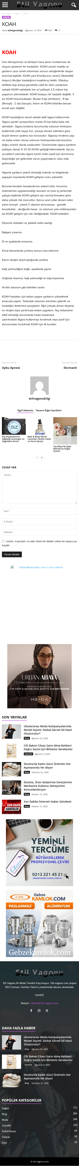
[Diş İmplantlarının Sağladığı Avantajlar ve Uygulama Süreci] (14, 426)
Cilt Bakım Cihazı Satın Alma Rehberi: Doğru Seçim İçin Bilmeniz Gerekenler (48, 747)
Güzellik (28, 753)
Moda (5, 1119)
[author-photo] (39, 385)
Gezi (4, 1142)
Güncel (6, 1137)
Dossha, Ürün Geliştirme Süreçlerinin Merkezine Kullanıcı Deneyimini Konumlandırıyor (48, 785)
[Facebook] (6, 40)
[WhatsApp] (32, 40)
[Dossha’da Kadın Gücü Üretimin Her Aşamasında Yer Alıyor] (11, 769)
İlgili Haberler (25, 410)
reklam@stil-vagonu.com (44, 1003)
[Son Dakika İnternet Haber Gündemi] (11, 807)
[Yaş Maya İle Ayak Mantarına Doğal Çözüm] (65, 431)
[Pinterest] (23, 40)
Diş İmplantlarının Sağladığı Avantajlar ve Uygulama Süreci (13, 439)
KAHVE (39, 995)
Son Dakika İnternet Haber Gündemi (47, 801)
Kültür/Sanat (9, 1131)
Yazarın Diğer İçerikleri (49, 410)
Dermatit (70, 368)
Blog (27, 738)
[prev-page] (37, 457)
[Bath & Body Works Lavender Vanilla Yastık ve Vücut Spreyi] (39, 426)
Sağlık (17, 13)
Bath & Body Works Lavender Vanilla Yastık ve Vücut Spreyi (39, 439)
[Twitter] (14, 40)
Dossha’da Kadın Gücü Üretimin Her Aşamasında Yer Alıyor (47, 765)
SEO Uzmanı (12, 987)
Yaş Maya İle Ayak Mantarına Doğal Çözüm (62, 448)
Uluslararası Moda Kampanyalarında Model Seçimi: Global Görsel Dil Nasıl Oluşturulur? (48, 729)
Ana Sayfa (6, 13)
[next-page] (42, 457)
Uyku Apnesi (11, 368)
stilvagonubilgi (15, 30)
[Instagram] (40, 1011)
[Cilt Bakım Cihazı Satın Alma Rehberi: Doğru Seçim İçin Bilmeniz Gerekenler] (11, 751)
